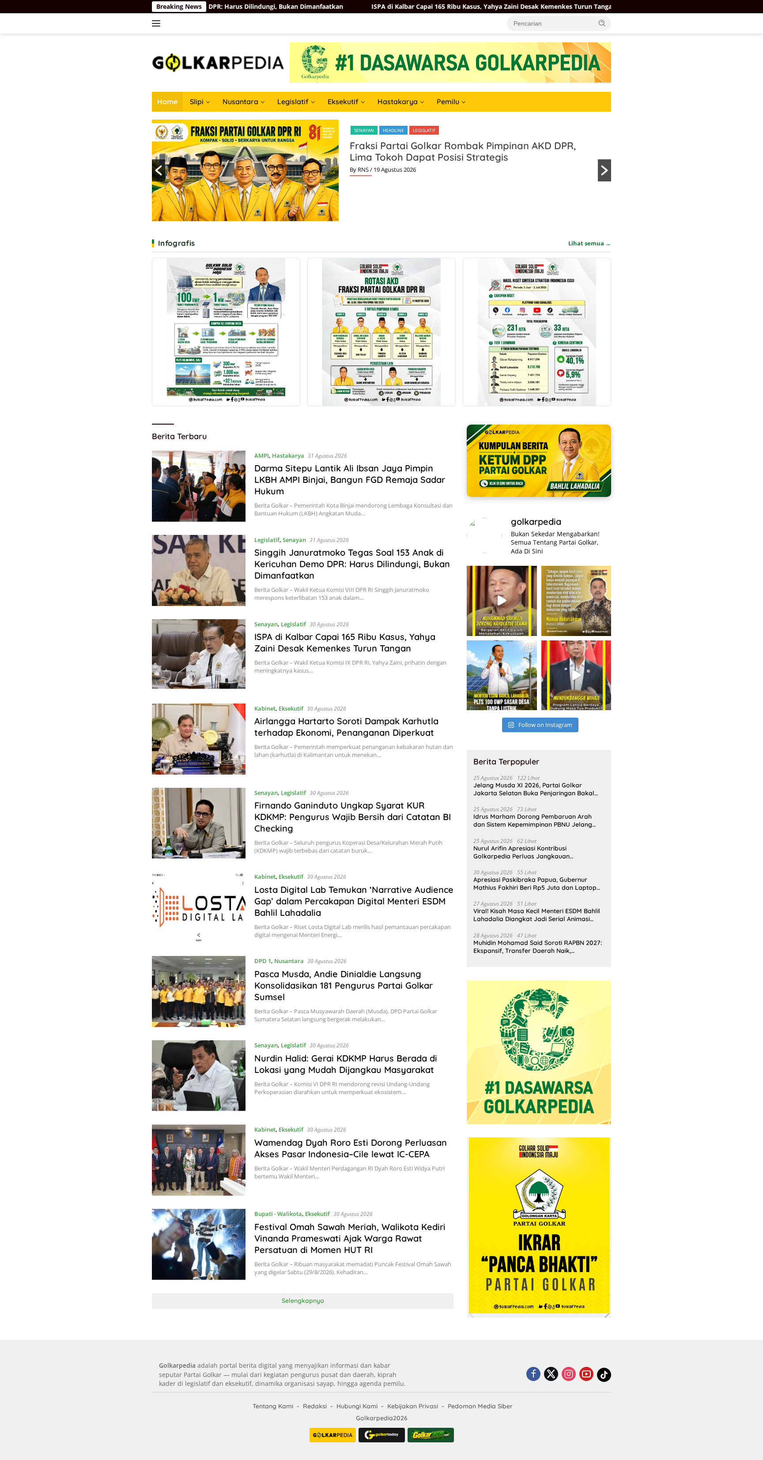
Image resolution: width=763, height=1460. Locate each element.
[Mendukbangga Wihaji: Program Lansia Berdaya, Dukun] (576, 675)
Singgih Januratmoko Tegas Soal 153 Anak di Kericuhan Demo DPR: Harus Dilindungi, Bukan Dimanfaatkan (352, 564)
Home (167, 101)
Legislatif (293, 101)
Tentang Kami (273, 1406)
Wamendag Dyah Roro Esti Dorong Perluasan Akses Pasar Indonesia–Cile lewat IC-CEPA (350, 1148)
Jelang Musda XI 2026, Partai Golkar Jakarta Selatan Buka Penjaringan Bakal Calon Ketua (533, 789)
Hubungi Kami (357, 1406)
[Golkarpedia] (218, 62)
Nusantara (240, 101)
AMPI (261, 455)
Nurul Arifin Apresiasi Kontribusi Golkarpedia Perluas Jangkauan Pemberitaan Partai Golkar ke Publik (527, 852)
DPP (527, 130)
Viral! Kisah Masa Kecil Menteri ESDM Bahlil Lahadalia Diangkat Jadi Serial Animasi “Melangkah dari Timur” (536, 915)
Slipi (197, 101)
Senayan (294, 540)
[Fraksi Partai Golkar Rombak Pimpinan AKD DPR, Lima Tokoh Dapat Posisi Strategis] (381, 332)
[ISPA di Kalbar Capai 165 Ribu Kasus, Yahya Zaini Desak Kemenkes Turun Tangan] (199, 654)
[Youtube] (586, 1374)
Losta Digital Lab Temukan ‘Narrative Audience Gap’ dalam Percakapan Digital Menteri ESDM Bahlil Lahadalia (353, 901)
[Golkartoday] (382, 1435)
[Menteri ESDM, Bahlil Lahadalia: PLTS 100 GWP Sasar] (501, 675)
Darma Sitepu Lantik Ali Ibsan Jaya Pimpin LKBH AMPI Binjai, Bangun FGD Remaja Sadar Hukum (349, 480)
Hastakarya (398, 101)
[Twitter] (551, 1374)
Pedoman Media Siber (480, 1406)
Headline (551, 130)
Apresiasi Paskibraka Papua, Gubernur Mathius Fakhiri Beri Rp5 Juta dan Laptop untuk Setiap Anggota (535, 884)
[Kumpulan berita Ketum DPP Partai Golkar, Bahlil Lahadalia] (539, 461)
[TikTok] (604, 1375)
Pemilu (448, 101)
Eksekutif (343, 101)
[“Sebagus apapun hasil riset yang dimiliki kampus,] (576, 601)
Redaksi (315, 1406)
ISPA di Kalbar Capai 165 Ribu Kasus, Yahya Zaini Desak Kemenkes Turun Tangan (326, 7)
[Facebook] (533, 1374)
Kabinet (265, 708)
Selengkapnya (303, 1301)
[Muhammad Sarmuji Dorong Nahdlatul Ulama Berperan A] (501, 601)
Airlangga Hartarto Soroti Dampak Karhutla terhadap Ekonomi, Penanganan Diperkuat (609, 7)
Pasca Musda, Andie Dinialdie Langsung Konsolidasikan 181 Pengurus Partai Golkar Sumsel (343, 985)
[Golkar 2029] (431, 1435)
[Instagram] (569, 1374)
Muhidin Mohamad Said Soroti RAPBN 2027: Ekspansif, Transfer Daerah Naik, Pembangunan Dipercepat (537, 947)
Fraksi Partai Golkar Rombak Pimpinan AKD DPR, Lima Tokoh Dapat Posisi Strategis (173, 151)
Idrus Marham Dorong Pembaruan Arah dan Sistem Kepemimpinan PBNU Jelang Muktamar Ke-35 (532, 820)
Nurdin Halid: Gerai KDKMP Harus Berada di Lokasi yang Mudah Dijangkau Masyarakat (345, 1064)
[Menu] (158, 23)
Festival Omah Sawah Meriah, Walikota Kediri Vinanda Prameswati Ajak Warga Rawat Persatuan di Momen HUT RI (350, 1238)
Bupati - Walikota (278, 1214)
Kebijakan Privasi (412, 1406)
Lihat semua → (589, 243)
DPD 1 (262, 961)
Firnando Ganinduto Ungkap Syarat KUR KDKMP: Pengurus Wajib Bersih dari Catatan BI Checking (352, 817)
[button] (602, 23)
